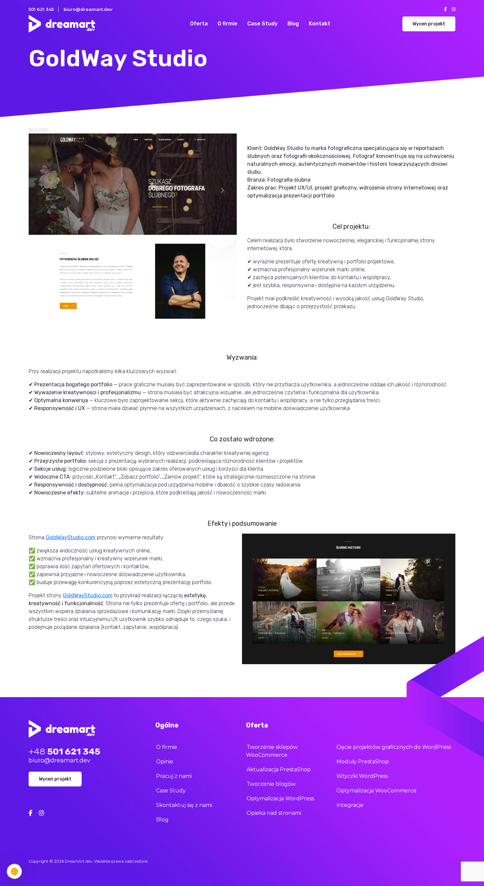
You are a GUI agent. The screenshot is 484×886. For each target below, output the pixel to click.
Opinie (164, 761)
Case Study (262, 23)
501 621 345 (41, 9)
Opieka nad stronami (274, 813)
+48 (64, 751)
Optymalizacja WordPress (280, 798)
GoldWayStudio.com (70, 537)
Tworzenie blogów (271, 784)
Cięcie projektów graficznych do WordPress (393, 747)
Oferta (199, 23)
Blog (293, 23)
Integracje (349, 805)
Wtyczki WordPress (362, 776)
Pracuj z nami (174, 776)
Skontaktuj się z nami (184, 805)
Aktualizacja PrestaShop (279, 769)
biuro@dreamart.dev (88, 9)
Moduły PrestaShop (362, 761)
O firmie (227, 23)
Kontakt (319, 23)
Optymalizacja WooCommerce (376, 790)
